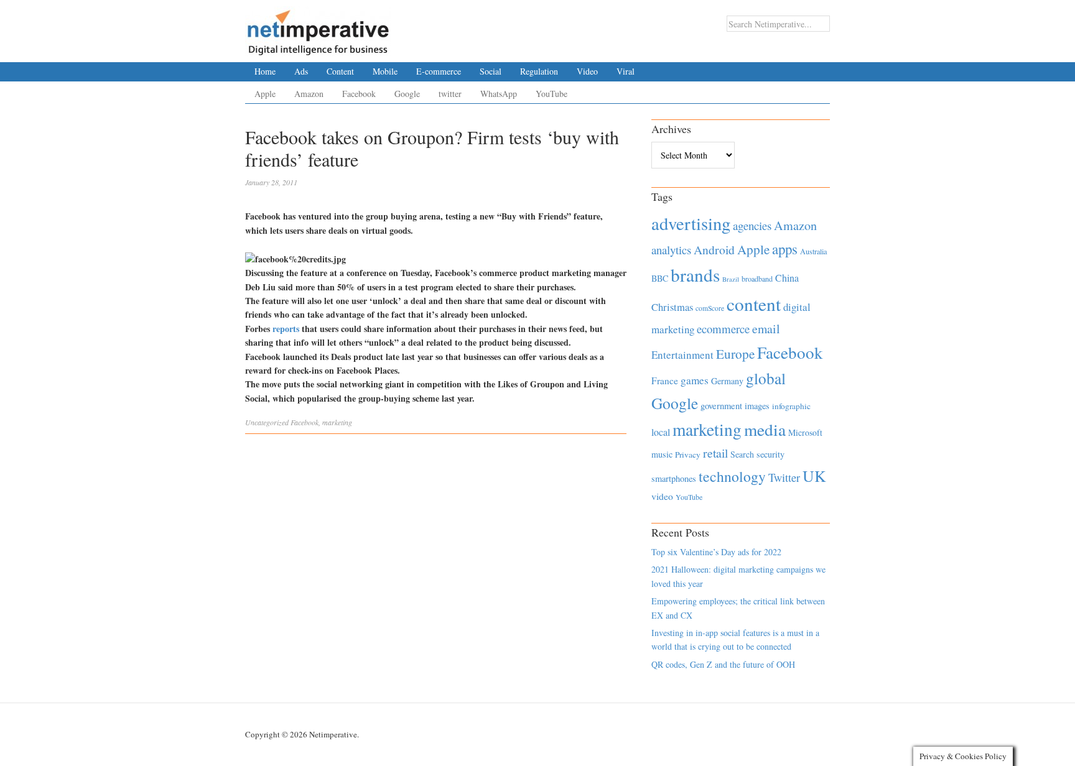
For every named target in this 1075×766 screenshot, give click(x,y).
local (660, 431)
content (754, 304)
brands (695, 274)
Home (265, 71)
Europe (735, 353)
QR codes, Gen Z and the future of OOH (723, 664)
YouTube (551, 93)
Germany (727, 381)
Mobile (385, 71)
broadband (757, 279)
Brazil (730, 279)
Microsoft (805, 432)
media (765, 429)
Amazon (308, 93)
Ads (301, 71)
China (787, 277)
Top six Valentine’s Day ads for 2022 (716, 552)
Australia (813, 251)
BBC (659, 278)
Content (340, 71)
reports (285, 328)
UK (814, 475)
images (757, 406)
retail (715, 453)
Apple (265, 93)
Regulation (539, 71)
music (661, 454)
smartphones (673, 478)
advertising (690, 223)
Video (587, 71)
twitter (450, 93)
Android (714, 249)
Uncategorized (267, 422)
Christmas (672, 307)
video (662, 496)
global (766, 378)
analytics (671, 249)
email (766, 328)
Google (407, 93)
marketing (337, 422)
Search (742, 454)
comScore (710, 308)
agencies (752, 225)
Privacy (687, 454)
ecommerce (723, 328)
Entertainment (682, 355)
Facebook (359, 93)
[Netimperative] (318, 28)
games (695, 380)
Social (490, 71)
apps (785, 248)
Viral (626, 71)
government (721, 406)
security (770, 454)
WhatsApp (498, 93)
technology (732, 476)
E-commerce (438, 71)
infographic (791, 406)
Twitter (784, 477)
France (664, 380)
